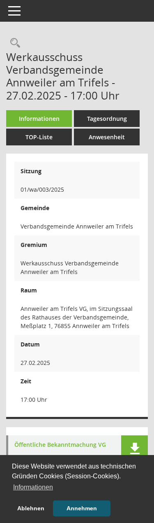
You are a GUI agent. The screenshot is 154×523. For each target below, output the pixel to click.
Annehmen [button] (82, 508)
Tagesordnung (107, 118)
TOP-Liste (39, 137)
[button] (134, 448)
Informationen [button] (33, 487)
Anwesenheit (107, 137)
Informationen (39, 118)
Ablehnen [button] (30, 508)
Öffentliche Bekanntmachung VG (60, 444)
